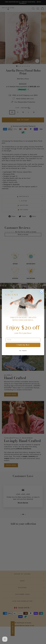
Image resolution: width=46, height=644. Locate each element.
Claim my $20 (23, 345)
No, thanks (23, 350)
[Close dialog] (41, 291)
